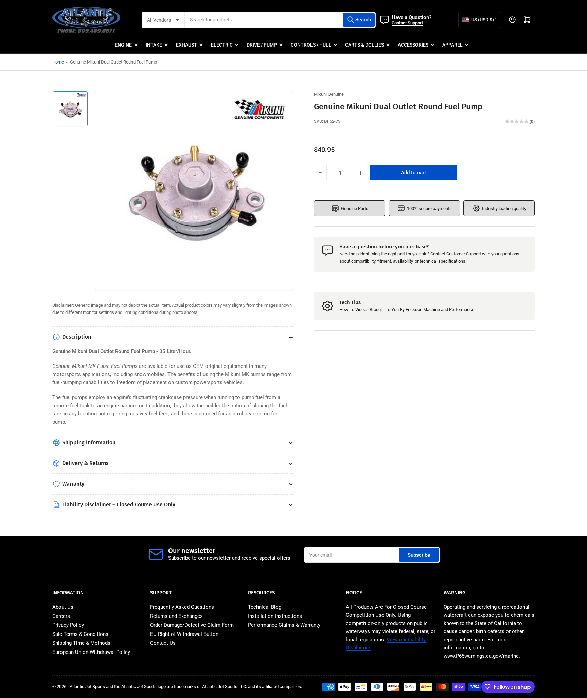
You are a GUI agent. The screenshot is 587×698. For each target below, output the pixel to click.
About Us (62, 607)
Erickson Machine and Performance (440, 309)
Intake (154, 45)
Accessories (413, 45)
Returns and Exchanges (176, 616)
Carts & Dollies (364, 45)
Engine (123, 45)
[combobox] (280, 20)
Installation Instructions (275, 616)
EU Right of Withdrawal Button (184, 634)
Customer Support (463, 253)
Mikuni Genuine (329, 94)
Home (58, 62)
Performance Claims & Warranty (284, 625)
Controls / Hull (311, 45)
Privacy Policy (68, 625)
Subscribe (419, 555)
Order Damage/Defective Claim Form (192, 625)
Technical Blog (264, 607)
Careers (61, 616)
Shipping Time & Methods (81, 643)
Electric (222, 45)
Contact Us (163, 643)
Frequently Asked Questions (182, 607)
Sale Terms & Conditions (80, 634)
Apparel (452, 45)
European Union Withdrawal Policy (91, 652)
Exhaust (186, 45)
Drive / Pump (262, 45)
